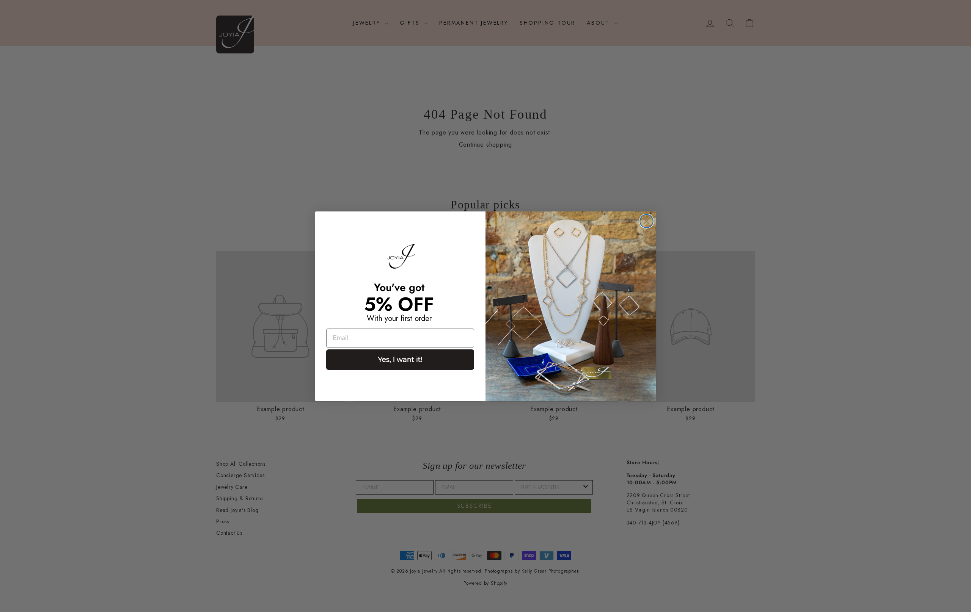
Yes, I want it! (400, 359)
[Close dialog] (646, 221)
